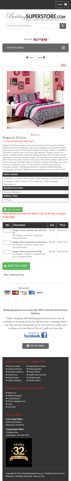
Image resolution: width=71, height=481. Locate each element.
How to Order (14, 366)
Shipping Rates (35, 369)
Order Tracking (14, 380)
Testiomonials (34, 378)
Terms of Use (38, 476)
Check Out (12, 375)
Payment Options (15, 372)
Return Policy (34, 372)
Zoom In (36, 135)
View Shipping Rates (14, 275)
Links (10, 404)
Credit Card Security (37, 375)
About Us (12, 393)
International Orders (37, 366)
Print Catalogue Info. (17, 401)
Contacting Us (14, 398)
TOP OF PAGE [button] (36, 346)
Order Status (13, 378)
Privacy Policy (35, 380)
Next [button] (39, 58)
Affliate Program (15, 396)
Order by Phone (15, 369)
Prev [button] (31, 58)
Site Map (12, 407)
